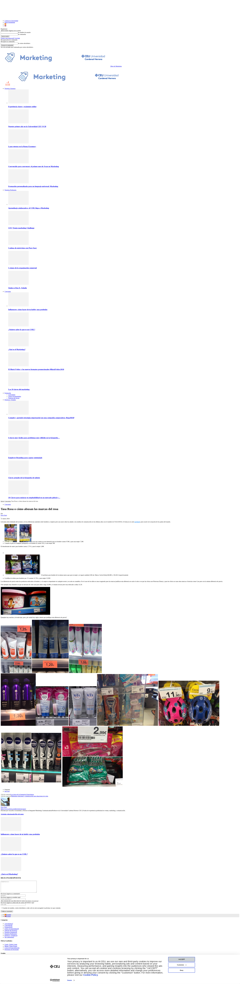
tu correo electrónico (24, 43)
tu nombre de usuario (24, 32)
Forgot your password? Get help (10, 38)
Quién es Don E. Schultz (17, 288)
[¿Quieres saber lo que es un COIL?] (18, 326)
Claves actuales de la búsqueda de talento (24, 478)
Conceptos (7, 291)
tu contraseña (22, 34)
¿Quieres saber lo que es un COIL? (21, 330)
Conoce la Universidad (11, 21)
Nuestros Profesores (10, 190)
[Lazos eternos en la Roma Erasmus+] (18, 143)
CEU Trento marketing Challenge (21, 228)
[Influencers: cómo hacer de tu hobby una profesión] (18, 306)
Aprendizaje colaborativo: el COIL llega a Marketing (28, 208)
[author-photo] (5, 805)
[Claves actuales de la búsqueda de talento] (18, 474)
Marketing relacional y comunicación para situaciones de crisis (29, 796)
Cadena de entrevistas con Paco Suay (22, 248)
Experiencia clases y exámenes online (22, 107)
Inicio (2, 501)
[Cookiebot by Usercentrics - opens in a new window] (55, 980)
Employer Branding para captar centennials (25, 458)
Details (69, 980)
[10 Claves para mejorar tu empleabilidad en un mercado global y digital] (18, 494)
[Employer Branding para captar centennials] (18, 454)
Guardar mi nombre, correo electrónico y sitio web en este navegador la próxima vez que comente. (32, 908)
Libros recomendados (14, 396)
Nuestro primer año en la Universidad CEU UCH (27, 126)
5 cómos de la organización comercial (22, 268)
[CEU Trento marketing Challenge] (18, 224)
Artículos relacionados (8, 814)
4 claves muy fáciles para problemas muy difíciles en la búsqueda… (34, 438)
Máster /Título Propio (10, 946)
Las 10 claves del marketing (19, 389)
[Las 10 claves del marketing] (18, 386)
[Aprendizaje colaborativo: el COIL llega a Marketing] (18, 204)
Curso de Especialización (11, 948)
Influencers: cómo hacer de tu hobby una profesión (27, 310)
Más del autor (19, 814)
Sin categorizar (9, 937)
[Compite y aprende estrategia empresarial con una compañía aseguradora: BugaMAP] (18, 414)
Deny (181, 970)
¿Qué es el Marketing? (17, 349)
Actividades (11, 395)
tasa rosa (7, 791)
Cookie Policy (90, 975)
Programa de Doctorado (11, 949)
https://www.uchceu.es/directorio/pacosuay (13, 809)
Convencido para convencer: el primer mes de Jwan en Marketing (33, 166)
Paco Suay (4, 515)
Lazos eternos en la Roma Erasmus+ (22, 146)
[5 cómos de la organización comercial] (18, 264)
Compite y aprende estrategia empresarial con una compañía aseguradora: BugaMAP (41, 418)
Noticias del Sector (13, 398)
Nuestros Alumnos (9, 88)
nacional (137, 522)
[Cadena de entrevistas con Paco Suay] (18, 244)
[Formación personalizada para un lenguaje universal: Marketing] (18, 183)
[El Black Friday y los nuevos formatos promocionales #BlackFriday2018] (18, 366)
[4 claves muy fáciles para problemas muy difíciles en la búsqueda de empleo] (18, 434)
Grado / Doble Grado (10, 944)
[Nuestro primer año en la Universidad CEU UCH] (18, 123)
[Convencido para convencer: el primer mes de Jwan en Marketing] (18, 163)
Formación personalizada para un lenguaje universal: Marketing (33, 186)
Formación (7, 393)
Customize (180, 965)
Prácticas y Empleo (10, 400)
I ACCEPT (181, 959)
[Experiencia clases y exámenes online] (18, 103)
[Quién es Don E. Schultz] (18, 284)
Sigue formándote (9, 22)
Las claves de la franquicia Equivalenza (22, 794)
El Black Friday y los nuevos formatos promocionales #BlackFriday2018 (36, 369)
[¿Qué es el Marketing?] (18, 346)
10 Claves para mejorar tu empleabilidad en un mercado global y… (34, 498)
